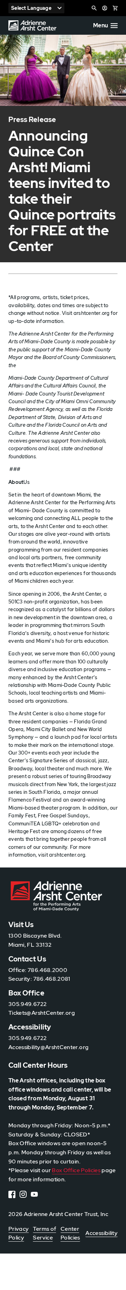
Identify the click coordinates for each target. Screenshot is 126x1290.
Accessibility (101, 1233)
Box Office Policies (76, 1170)
